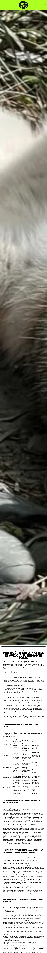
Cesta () (43, 5)
